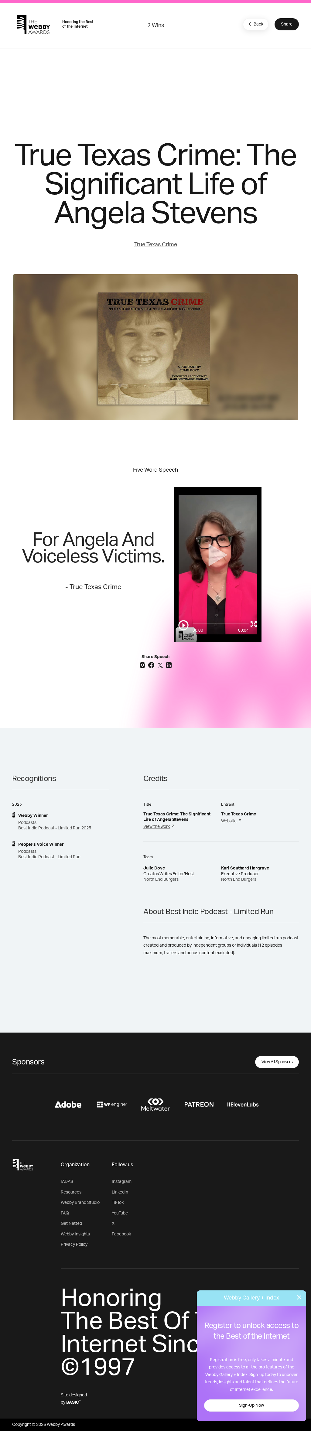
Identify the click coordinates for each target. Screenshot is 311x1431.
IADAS (67, 1182)
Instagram (122, 1182)
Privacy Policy (74, 1244)
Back (258, 24)
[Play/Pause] (183, 625)
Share (286, 24)
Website (229, 821)
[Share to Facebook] (152, 664)
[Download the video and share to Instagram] (143, 664)
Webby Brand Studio (80, 1202)
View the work (156, 827)
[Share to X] (160, 664)
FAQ (65, 1213)
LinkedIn (120, 1192)
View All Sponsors (277, 1062)
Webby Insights (75, 1234)
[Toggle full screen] (253, 624)
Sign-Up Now (251, 1405)
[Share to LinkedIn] (169, 664)
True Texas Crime (155, 245)
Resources (71, 1192)
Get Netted (71, 1223)
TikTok (118, 1202)
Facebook (121, 1234)
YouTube (120, 1213)
